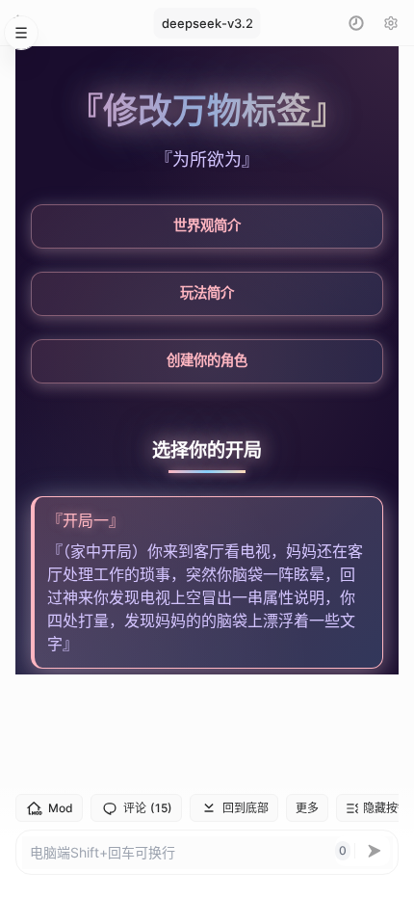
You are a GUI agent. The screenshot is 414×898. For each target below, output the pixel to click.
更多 (307, 808)
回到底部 (245, 808)
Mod (60, 808)
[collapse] (21, 32)
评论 (147, 808)
